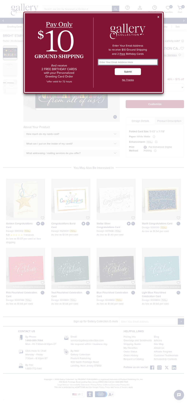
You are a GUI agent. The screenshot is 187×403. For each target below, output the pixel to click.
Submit (128, 71)
